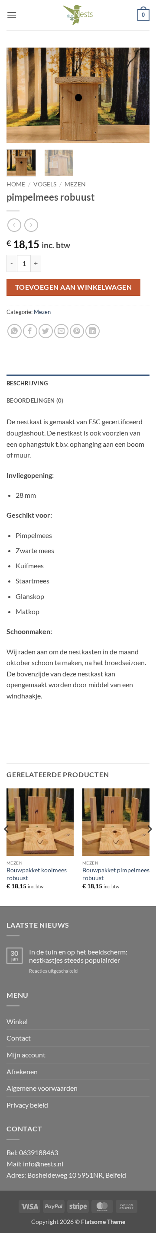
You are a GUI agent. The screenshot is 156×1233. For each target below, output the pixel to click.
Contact (18, 1038)
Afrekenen (22, 1071)
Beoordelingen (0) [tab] (34, 400)
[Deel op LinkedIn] (92, 331)
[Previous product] (31, 225)
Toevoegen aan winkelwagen (73, 287)
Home (15, 184)
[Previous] (20, 95)
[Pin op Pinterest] (77, 331)
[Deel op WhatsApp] (14, 331)
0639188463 (38, 1152)
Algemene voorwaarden (42, 1088)
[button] (11, 15)
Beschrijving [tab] (27, 383)
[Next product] (14, 225)
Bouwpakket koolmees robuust (36, 874)
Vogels (44, 184)
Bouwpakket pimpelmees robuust (116, 874)
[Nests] (78, 15)
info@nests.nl (43, 1163)
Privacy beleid (27, 1105)
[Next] (135, 95)
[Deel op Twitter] (46, 331)
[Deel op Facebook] (30, 331)
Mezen (75, 184)
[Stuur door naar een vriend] (61, 331)
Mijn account (26, 1054)
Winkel (17, 1021)
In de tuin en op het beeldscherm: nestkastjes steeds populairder (78, 956)
